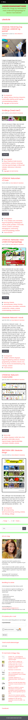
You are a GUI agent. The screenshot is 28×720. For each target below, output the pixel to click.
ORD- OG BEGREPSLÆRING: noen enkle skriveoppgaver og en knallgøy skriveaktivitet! (17, 674)
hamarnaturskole (7, 306)
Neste (18, 521)
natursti (4, 226)
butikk (16, 437)
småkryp (19, 165)
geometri (4, 439)
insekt (14, 161)
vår (3, 514)
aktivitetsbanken (8, 304)
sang (23, 364)
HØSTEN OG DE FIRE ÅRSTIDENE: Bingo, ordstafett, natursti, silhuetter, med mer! (17, 684)
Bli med (5, 635)
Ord (3, 364)
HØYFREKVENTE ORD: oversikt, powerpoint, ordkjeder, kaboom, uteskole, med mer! (16, 666)
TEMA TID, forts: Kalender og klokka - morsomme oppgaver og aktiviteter (17, 695)
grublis (8, 224)
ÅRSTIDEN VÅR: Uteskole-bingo (12, 451)
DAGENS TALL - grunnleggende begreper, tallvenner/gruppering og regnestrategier (16, 658)
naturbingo (19, 163)
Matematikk (7, 435)
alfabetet (11, 358)
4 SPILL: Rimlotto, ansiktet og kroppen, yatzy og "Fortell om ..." (16, 662)
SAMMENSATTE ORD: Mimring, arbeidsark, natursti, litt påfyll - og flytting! (16, 700)
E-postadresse (6, 622)
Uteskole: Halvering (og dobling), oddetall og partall (12, 29)
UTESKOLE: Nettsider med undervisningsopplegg (13, 241)
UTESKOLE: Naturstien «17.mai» (11, 179)
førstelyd (22, 360)
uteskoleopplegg (6, 310)
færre (20, 437)
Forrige (4, 521)
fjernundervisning (9, 510)
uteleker (12, 308)
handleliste (13, 362)
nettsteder (23, 306)
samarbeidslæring (7, 101)
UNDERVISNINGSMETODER (14, 6)
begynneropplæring (7, 222)
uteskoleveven (16, 310)
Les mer (5, 90)
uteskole (15, 101)
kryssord (19, 161)
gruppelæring (6, 362)
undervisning (14, 228)
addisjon (10, 220)
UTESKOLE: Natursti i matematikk (10, 376)
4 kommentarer (8, 367)
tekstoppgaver (6, 228)
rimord (9, 364)
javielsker (13, 224)
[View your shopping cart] (25, 2)
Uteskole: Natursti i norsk (12, 317)
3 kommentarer (8, 232)
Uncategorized (8, 95)
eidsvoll (4, 224)
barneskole (19, 220)
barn (14, 220)
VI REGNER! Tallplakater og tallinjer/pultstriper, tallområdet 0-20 (16, 679)
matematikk (5, 99)
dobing (11, 97)
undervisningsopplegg (8, 230)
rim (5, 364)
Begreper (17, 358)
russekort (9, 226)
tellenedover (11, 167)
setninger (4, 366)
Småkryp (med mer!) (11, 110)
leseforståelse (6, 163)
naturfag (4, 165)
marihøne (13, 163)
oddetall (11, 99)
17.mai (5, 220)
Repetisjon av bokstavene (14, 669)
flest (23, 437)
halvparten (22, 97)
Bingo (5, 161)
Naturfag (6, 302)
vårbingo (6, 514)
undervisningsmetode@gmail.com (10, 608)
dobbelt (6, 97)
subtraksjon (15, 226)
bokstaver (16, 360)
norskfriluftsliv (6, 308)
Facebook (5, 708)
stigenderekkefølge (16, 441)
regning (21, 99)
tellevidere (18, 167)
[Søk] (24, 528)
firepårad (10, 161)
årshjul (15, 304)
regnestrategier (12, 165)
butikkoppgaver (18, 222)
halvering (15, 97)
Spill (23, 165)
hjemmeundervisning (8, 512)
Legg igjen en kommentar (11, 103)
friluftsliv (20, 304)
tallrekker (4, 167)
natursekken (15, 306)
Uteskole (11, 302)
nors (23, 362)
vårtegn (12, 514)
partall (16, 99)
